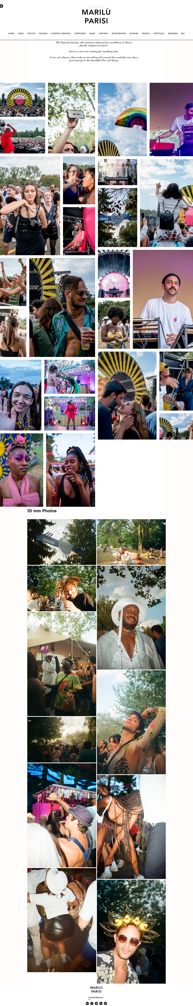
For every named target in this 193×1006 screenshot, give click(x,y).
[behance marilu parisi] (87, 1003)
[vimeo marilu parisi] (96, 1003)
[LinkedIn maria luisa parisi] (100, 1003)
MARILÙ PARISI (96, 16)
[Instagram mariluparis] (91, 1003)
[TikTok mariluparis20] (105, 1003)
